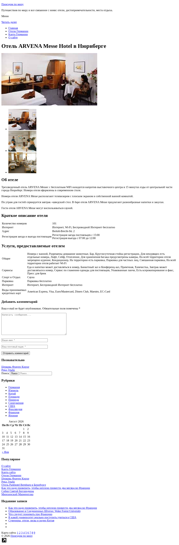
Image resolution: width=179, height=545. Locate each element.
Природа (13, 399)
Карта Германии (18, 34)
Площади (14, 396)
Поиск (5, 373)
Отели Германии (18, 31)
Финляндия (15, 409)
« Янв (5, 452)
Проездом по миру (12, 4)
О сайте (13, 37)
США (11, 406)
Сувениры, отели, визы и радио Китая (31, 520)
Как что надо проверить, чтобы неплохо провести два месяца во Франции (52, 507)
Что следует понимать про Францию (30, 514)
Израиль (13, 390)
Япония (13, 415)
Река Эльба (8, 369)
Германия (14, 387)
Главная (13, 28)
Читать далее (9, 22)
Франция (13, 412)
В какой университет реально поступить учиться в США (42, 517)
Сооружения (15, 402)
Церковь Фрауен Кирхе (15, 366)
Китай (12, 393)
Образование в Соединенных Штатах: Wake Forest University (44, 511)
